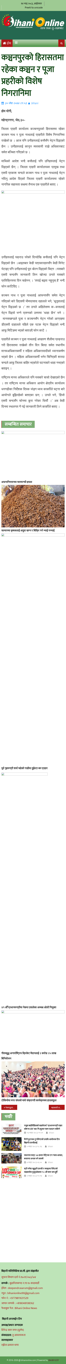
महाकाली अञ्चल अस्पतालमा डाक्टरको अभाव (58, 1107)
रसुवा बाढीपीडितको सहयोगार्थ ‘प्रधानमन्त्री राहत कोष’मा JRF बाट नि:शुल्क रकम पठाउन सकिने (43, 1127)
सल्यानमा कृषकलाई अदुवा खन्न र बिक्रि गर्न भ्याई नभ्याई (27, 530)
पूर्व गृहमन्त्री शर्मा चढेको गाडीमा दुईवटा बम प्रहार (24, 768)
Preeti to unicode (34, 7)
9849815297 (53, 1360)
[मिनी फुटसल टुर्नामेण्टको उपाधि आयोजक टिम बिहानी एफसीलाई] (11, 1144)
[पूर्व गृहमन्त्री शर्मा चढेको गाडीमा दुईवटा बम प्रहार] (33, 649)
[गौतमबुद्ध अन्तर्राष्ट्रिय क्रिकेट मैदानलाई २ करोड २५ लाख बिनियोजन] (33, 1030)
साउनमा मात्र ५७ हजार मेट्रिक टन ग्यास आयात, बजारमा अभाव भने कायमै (43, 1156)
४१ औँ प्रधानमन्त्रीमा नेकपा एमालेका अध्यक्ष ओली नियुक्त (28, 1007)
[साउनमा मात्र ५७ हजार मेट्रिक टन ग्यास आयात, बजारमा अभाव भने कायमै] (11, 1158)
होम (9, 43)
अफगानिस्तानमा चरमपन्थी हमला (16, 482)
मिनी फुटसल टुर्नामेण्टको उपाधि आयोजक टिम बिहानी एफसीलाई (42, 1140)
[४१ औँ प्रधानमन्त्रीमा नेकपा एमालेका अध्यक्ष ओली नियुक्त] (33, 888)
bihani (34, 103)
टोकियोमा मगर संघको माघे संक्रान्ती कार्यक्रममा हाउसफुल (28, 1100)
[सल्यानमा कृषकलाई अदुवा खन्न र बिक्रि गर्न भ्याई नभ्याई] (33, 506)
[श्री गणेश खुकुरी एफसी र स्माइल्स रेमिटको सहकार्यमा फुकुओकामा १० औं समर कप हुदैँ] (11, 1172)
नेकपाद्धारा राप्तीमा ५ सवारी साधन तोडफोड (11, 1107)
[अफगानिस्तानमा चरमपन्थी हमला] (33, 455)
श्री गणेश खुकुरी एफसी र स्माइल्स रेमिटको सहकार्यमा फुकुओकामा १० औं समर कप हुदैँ (41, 1170)
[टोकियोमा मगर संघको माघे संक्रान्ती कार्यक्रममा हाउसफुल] (33, 1079)
